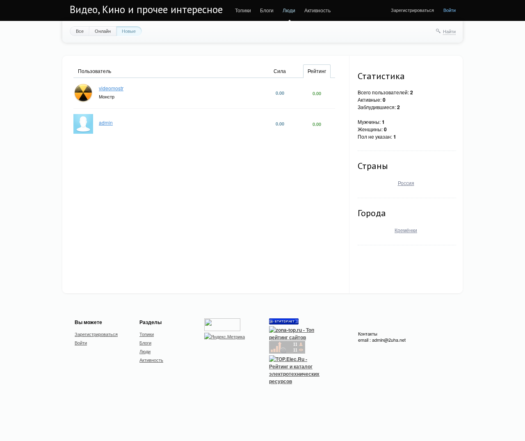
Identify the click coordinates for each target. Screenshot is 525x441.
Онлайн (103, 30)
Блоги (267, 10)
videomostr (111, 88)
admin (106, 122)
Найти (449, 31)
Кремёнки (406, 229)
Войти (449, 10)
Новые (129, 30)
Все (80, 30)
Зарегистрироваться (412, 10)
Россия (406, 182)
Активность (317, 10)
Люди (289, 10)
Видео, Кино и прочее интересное (146, 9)
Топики (243, 10)
